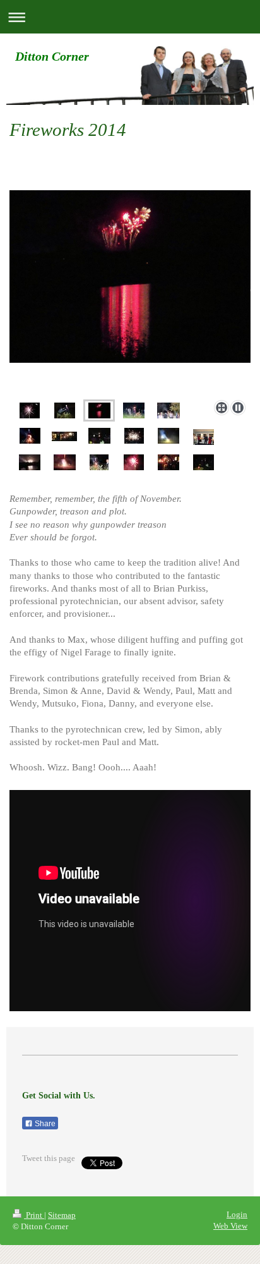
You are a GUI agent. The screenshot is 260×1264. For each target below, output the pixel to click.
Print (34, 1215)
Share (44, 1123)
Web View (230, 1226)
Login (237, 1214)
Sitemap (62, 1215)
